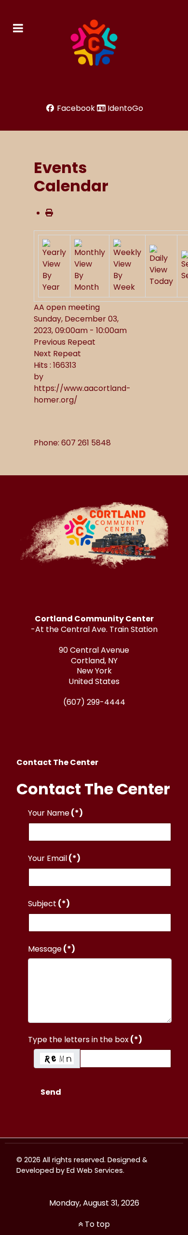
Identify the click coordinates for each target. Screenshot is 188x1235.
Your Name (55, 813)
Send (50, 1092)
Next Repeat (57, 353)
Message (51, 948)
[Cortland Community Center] (94, 42)
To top (96, 1224)
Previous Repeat (64, 342)
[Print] (49, 212)
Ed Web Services (95, 1170)
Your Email (54, 858)
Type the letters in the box (85, 1039)
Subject (49, 903)
